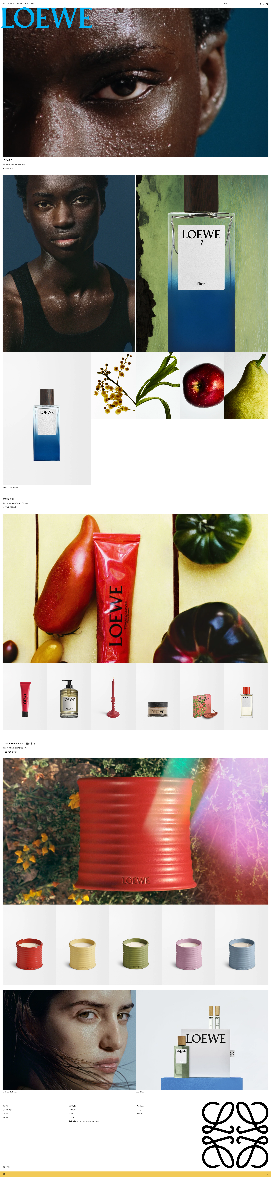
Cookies (71, 1117)
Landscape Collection (10, 1092)
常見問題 (5, 1117)
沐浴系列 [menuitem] (20, 3)
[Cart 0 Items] (267, 4)
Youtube (140, 1113)
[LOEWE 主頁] (46, 18)
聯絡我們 (5, 1106)
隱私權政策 (72, 1110)
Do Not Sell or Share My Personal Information (84, 1121)
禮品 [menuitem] (26, 3)
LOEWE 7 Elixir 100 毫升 (10, 487)
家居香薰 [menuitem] (11, 3)
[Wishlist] (264, 4)
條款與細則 (72, 1106)
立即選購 (9, 169)
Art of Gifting (140, 1092)
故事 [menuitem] (32, 3)
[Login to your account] (260, 4)
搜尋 (225, 3)
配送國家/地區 (7, 1110)
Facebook (140, 1106)
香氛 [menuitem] (4, 3)
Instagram (140, 1110)
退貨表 (71, 1113)
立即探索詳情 (11, 507)
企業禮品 (5, 1113)
